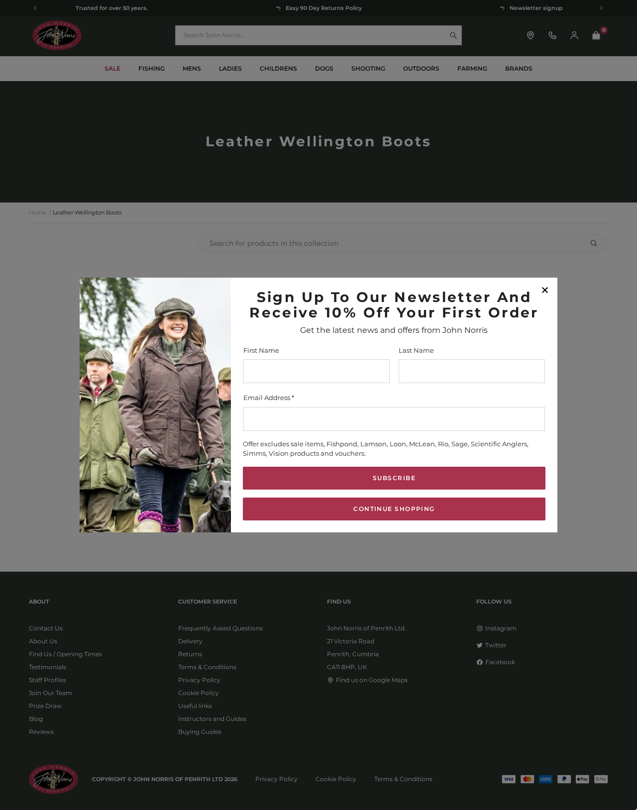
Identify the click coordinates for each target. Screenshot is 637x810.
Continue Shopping (393, 508)
